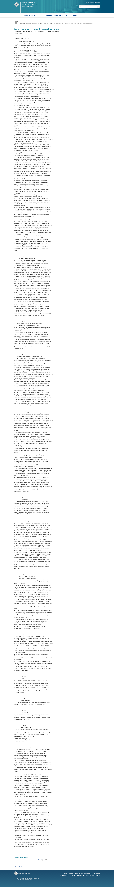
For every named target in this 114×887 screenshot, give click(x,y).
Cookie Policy (72, 875)
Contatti (97, 2)
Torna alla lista (18, 866)
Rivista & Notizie (30, 15)
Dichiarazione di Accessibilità (92, 873)
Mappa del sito (79, 873)
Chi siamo (70, 873)
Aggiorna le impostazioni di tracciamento (88, 875)
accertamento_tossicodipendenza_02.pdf (30, 860)
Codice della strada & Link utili (54, 15)
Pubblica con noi (89, 2)
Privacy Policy (64, 875)
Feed (75, 15)
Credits (65, 873)
